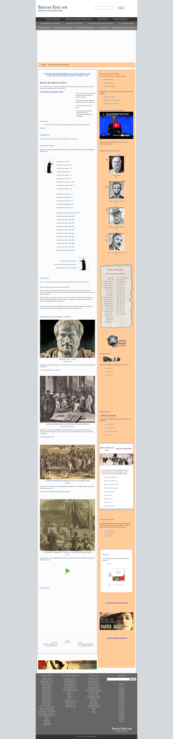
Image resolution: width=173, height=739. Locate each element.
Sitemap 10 (121, 700)
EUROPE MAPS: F (110, 308)
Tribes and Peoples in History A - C (47, 713)
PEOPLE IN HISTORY (55, 19)
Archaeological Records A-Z (93, 692)
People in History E (46, 686)
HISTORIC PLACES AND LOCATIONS (102, 24)
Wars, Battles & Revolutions (70, 675)
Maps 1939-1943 (120, 305)
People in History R (47, 701)
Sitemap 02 (121, 688)
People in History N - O (46, 698)
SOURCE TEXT (46, 28)
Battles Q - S (70, 698)
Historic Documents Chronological (93, 690)
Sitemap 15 (121, 707)
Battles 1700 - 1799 (70, 704)
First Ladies (47, 717)
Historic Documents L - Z (94, 689)
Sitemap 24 (121, 721)
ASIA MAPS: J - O (110, 293)
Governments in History (94, 707)
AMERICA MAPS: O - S (109, 285)
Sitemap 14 (121, 706)
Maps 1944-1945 (120, 308)
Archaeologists (47, 723)
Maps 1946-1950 (120, 310)
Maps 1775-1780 (120, 295)
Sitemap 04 (121, 691)
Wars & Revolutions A (70, 678)
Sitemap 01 (121, 686)
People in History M (47, 696)
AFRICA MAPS (111, 279)
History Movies (93, 701)
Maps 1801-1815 (120, 299)
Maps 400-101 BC (120, 279)
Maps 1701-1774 (120, 293)
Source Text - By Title (94, 684)
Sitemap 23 (121, 719)
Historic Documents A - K (94, 687)
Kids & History (93, 702)
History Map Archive (115, 270)
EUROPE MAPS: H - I (109, 312)
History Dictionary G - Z (93, 683)
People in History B (47, 680)
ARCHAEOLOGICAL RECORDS (122, 28)
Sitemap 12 (121, 703)
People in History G (47, 689)
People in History (46, 675)
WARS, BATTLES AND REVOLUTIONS (80, 19)
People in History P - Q (46, 699)
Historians (46, 722)
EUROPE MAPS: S (110, 320)
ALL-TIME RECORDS (126, 24)
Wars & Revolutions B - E (70, 680)
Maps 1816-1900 (120, 301)
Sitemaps (122, 684)
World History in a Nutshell (93, 678)
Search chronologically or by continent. (115, 273)
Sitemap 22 (121, 718)
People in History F (46, 687)
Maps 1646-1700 (120, 291)
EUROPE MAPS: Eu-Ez (109, 305)
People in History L (46, 695)
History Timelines (94, 680)
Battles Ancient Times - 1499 (70, 701)
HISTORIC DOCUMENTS (76, 24)
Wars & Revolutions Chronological (70, 690)
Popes (46, 719)
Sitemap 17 (121, 710)
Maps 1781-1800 (120, 297)
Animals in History (93, 704)
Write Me (93, 713)
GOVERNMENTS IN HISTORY (52, 24)
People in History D (47, 684)
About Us (94, 711)
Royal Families (47, 725)
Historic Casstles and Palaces (94, 696)
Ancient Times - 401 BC (122, 277)
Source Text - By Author (93, 686)
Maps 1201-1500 (120, 285)
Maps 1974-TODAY (121, 314)
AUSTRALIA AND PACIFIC (108, 297)
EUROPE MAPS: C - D (109, 301)
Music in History (94, 699)
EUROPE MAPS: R (110, 318)
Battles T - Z (70, 699)
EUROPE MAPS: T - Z (109, 322)
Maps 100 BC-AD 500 (121, 281)
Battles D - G (70, 693)
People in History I (47, 692)
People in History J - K (47, 693)
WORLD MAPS (110, 277)
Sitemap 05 (121, 692)
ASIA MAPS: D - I (110, 291)
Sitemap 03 (121, 689)
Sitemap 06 (121, 694)
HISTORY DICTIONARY (87, 28)
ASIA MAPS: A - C (110, 289)
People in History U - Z (46, 705)
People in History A (47, 678)
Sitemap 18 (121, 712)
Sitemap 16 (121, 709)
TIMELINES (104, 28)
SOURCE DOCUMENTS (65, 28)
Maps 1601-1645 (120, 289)
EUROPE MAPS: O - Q (109, 316)
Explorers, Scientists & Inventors (47, 707)
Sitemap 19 (121, 713)
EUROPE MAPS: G (110, 310)
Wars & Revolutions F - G (70, 681)
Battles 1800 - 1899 (70, 705)
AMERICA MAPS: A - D (109, 281)
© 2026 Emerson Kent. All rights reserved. (86, 736)
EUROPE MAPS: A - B (109, 299)
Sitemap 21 (121, 716)
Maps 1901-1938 (120, 303)
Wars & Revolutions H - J (70, 683)
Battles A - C (70, 692)
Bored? (94, 710)
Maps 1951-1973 (120, 312)
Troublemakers (47, 720)
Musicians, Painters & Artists (47, 708)
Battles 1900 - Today (70, 707)
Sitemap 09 (121, 698)
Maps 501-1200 (120, 283)
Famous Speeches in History (94, 705)
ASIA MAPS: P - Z (110, 295)
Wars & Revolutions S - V (70, 687)
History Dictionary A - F (93, 681)
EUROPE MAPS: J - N (109, 314)
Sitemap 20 (121, 715)
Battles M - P (70, 696)
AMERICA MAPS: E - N (109, 283)
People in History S (46, 702)
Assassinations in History (94, 698)
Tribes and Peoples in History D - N (47, 714)
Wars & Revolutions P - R (70, 686)
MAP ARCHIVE (104, 19)
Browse (94, 708)
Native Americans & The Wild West (47, 711)
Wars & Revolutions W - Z (70, 689)
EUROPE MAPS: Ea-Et (109, 303)
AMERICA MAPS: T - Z (109, 287)
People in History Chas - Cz (46, 683)
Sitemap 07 (121, 695)
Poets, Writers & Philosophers (47, 710)
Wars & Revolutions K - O (70, 684)
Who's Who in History (93, 695)
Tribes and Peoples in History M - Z (46, 716)
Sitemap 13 (121, 704)
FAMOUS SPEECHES (120, 19)
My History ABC (94, 693)
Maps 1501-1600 (120, 287)
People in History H (47, 690)
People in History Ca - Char (46, 681)
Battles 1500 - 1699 (70, 702)
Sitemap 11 (121, 701)
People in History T (46, 704)
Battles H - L (70, 695)
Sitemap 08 (121, 697)
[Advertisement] (86, 46)
